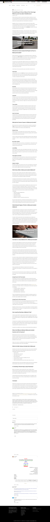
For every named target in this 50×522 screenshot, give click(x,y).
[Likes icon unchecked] (14, 454)
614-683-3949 (37, 511)
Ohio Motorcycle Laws (15, 404)
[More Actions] (37, 422)
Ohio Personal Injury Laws (20, 404)
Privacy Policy (27, 520)
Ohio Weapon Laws (18, 5)
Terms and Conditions (32, 520)
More (26, 5)
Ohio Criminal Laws (23, 5)
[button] (33, 2)
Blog (35, 520)
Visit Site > (36, 0)
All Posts (10, 5)
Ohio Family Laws (13, 5)
